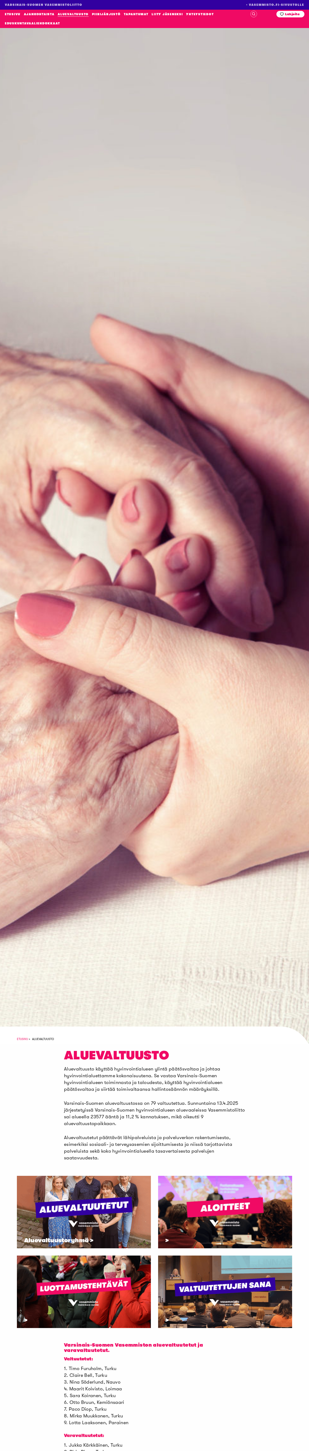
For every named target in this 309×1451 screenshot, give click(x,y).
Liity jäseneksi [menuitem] (167, 14)
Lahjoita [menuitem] (292, 14)
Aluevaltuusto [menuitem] (73, 14)
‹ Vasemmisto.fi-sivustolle (275, 5)
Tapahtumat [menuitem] (136, 14)
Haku (253, 14)
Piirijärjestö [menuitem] (106, 14)
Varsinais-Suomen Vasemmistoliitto (34, 119)
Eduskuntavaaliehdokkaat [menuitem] (32, 23)
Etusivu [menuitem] (13, 14)
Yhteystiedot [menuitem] (200, 14)
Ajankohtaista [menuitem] (39, 14)
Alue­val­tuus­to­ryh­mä (56, 1240)
